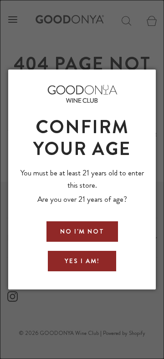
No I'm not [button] (82, 231)
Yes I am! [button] (82, 260)
